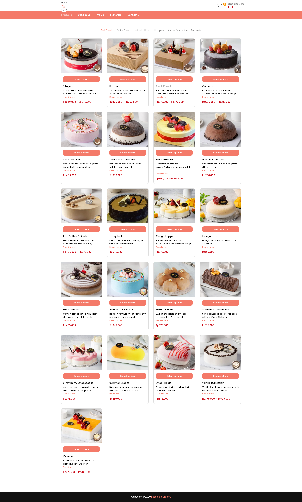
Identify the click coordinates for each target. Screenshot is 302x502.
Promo (100, 15)
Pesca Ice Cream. (161, 496)
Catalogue (84, 15)
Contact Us (134, 15)
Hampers (159, 30)
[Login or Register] (217, 5)
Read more (69, 97)
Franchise (115, 15)
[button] (232, 5)
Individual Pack (143, 30)
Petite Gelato (124, 30)
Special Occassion (178, 30)
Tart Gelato (107, 30)
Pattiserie (196, 30)
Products (66, 15)
